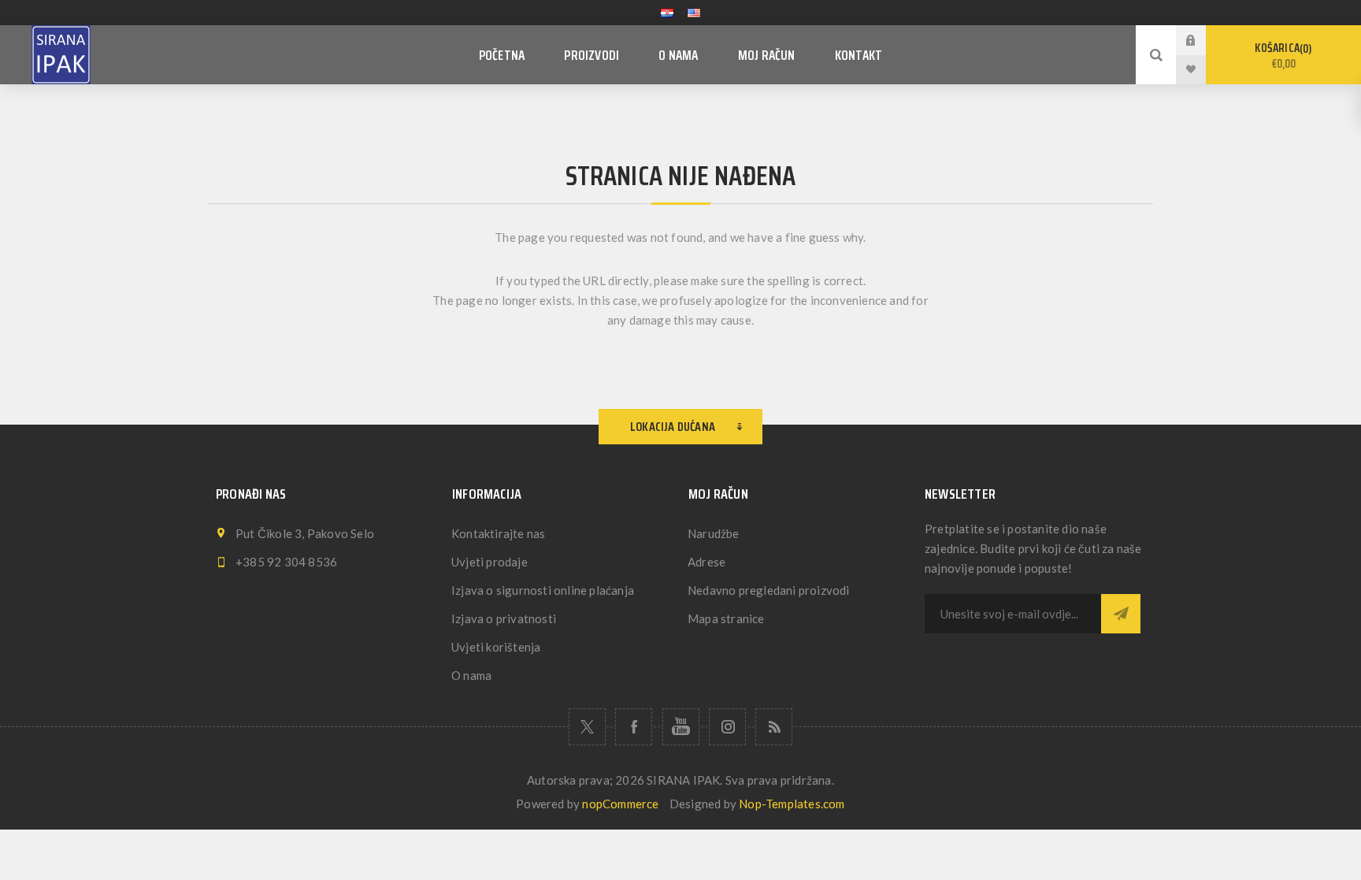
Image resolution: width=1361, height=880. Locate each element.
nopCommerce (620, 803)
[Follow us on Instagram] (727, 726)
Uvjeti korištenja (495, 647)
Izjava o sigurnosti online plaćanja (542, 590)
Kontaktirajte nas (498, 533)
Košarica (1281, 56)
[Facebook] (633, 726)
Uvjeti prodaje (489, 562)
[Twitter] (587, 726)
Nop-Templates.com (791, 803)
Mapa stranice (726, 618)
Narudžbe (714, 533)
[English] (693, 12)
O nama (471, 675)
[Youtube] (680, 726)
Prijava (1203, 40)
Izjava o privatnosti (503, 618)
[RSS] (773, 726)
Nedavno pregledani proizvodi (769, 590)
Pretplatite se (1120, 613)
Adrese (706, 562)
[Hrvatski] (667, 12)
